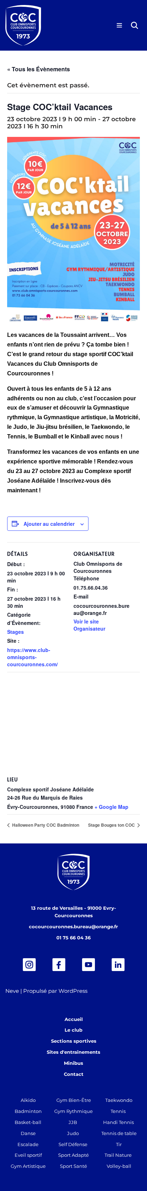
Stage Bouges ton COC (112, 825)
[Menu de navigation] (119, 25)
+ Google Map (111, 806)
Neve (12, 990)
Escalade (28, 1144)
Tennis (118, 1111)
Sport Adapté (73, 1155)
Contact (73, 1074)
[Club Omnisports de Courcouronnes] (23, 25)
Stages (15, 631)
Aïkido (28, 1100)
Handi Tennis (118, 1122)
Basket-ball (28, 1122)
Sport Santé (73, 1166)
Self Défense (73, 1144)
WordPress (73, 990)
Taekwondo (118, 1100)
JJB (73, 1122)
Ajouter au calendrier (49, 523)
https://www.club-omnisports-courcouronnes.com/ (32, 657)
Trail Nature (118, 1155)
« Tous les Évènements (38, 69)
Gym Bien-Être (73, 1100)
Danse (28, 1133)
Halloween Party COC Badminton (45, 825)
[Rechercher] (134, 25)
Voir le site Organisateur (89, 625)
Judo (73, 1133)
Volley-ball (119, 1166)
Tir (119, 1144)
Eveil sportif (28, 1155)
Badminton (28, 1111)
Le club (73, 1030)
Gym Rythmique (73, 1111)
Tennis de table (119, 1133)
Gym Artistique (28, 1166)
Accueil (74, 1019)
